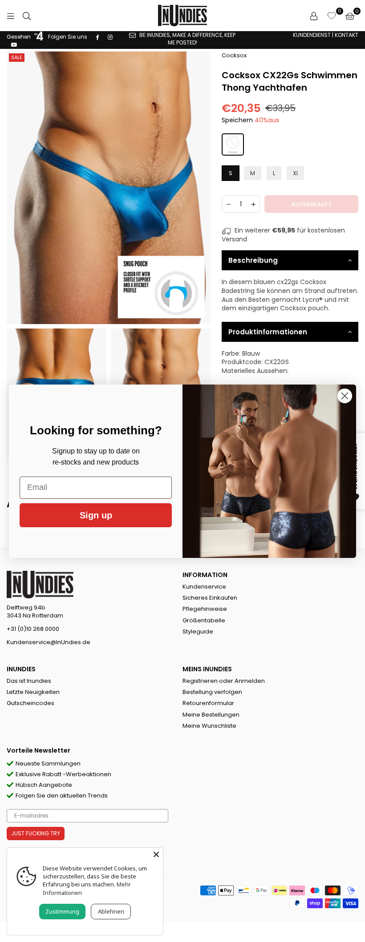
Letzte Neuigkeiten (33, 692)
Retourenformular (208, 703)
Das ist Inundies (29, 681)
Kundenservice (204, 586)
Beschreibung (253, 260)
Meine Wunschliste (209, 726)
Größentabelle (203, 620)
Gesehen (19, 36)
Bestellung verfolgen (212, 692)
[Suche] (27, 15)
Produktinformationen (267, 332)
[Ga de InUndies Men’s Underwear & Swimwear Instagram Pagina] (110, 36)
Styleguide (197, 631)
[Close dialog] (345, 396)
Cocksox (234, 55)
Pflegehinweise (204, 609)
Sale (16, 57)
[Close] (156, 854)
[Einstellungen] (314, 16)
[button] (349, 16)
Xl (295, 173)
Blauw (251, 353)
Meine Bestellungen (210, 714)
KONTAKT (346, 35)
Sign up (96, 515)
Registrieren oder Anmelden (223, 681)
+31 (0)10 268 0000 (33, 629)
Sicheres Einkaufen (209, 597)
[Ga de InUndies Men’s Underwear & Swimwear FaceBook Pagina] (97, 36)
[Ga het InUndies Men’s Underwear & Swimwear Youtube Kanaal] (14, 44)
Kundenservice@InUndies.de (48, 642)
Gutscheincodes (30, 703)
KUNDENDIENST (312, 35)
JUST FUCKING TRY (35, 833)
